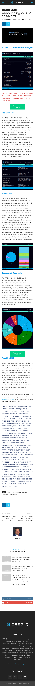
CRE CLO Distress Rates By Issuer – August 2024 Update (25, 518)
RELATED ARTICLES (18, 549)
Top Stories (13, 9)
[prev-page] (3, 589)
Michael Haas (7, 19)
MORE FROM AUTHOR (17, 551)
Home (3, 7)
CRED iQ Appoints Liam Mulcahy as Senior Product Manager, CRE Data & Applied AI (22, 568)
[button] (3, 2)
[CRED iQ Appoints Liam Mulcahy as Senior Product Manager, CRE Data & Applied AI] (6, 568)
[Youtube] (25, 677)
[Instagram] (10, 677)
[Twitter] (8, 24)
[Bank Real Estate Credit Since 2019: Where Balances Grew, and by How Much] (6, 559)
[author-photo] (17, 536)
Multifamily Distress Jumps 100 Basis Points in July (8, 518)
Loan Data (5, 494)
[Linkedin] (4, 24)
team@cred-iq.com (8, 399)
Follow (29, 599)
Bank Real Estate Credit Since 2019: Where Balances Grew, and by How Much (22, 559)
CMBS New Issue (11, 7)
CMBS (9, 492)
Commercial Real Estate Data (20, 492)
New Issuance (13, 494)
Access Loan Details (17, 107)
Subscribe (29, 602)
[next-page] (6, 589)
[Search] (32, 2)
